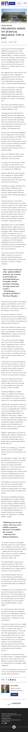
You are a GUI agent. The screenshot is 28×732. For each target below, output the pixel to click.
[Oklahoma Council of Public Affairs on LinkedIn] (6, 723)
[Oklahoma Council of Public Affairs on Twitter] (4, 723)
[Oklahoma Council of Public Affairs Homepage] (5, 3)
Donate (12, 3)
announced (11, 51)
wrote (16, 447)
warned (6, 579)
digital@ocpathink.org (6, 718)
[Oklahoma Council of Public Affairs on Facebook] (2, 723)
